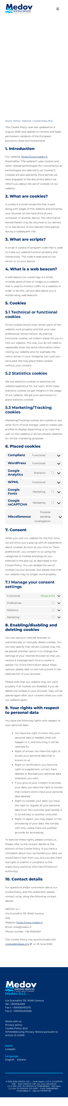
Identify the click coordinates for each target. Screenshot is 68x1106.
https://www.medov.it (34, 156)
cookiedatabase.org (17, 944)
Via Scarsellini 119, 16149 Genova (24, 1000)
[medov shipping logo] (19, 5)
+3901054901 (17, 1004)
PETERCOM (45, 1090)
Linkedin (10, 1049)
